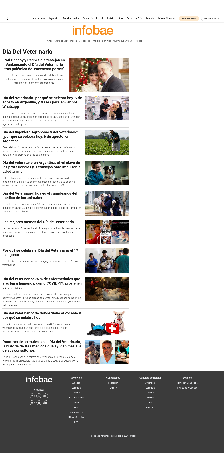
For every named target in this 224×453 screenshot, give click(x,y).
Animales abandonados (65, 41)
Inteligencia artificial (101, 41)
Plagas (138, 41)
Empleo (113, 388)
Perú (121, 18)
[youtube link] (32, 402)
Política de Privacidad (187, 388)
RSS (76, 422)
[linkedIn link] (45, 402)
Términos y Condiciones (187, 383)
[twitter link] (38, 395)
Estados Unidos (71, 18)
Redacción (113, 383)
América (76, 383)
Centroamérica (135, 18)
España (100, 18)
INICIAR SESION (211, 18)
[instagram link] (45, 395)
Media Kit (150, 407)
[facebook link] (32, 395)
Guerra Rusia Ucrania (123, 41)
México (111, 18)
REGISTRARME (189, 18)
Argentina (53, 18)
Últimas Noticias (166, 18)
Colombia (88, 18)
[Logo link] (92, 30)
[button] (6, 18)
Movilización (85, 41)
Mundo (150, 18)
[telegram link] (38, 402)
